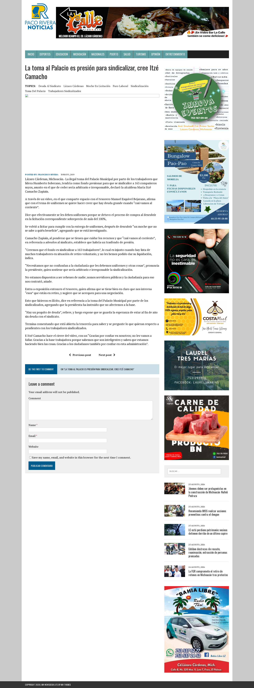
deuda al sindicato (50, 86)
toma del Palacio (35, 91)
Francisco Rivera (48, 174)
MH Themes (66, 684)
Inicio (31, 54)
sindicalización (139, 86)
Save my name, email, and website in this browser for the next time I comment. (81, 457)
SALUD (127, 54)
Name (32, 425)
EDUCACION (62, 54)
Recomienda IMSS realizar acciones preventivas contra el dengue (207, 513)
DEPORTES (45, 54)
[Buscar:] (194, 471)
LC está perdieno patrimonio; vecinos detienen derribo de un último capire (208, 532)
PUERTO (114, 54)
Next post (105, 355)
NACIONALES (97, 54)
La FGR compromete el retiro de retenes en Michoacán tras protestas (208, 573)
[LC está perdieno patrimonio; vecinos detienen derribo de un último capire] (174, 533)
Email (32, 436)
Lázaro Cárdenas (74, 86)
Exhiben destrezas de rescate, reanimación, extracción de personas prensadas (208, 552)
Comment (35, 398)
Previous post (82, 355)
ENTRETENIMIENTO (175, 54)
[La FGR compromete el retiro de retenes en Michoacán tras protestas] (174, 574)
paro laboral (120, 86)
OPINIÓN (155, 54)
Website (33, 446)
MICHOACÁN (79, 54)
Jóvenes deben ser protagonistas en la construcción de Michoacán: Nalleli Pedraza (208, 492)
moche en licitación (98, 86)
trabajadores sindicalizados (64, 91)
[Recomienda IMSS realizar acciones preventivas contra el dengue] (174, 514)
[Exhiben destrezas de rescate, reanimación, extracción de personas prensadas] (174, 552)
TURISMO (141, 54)
